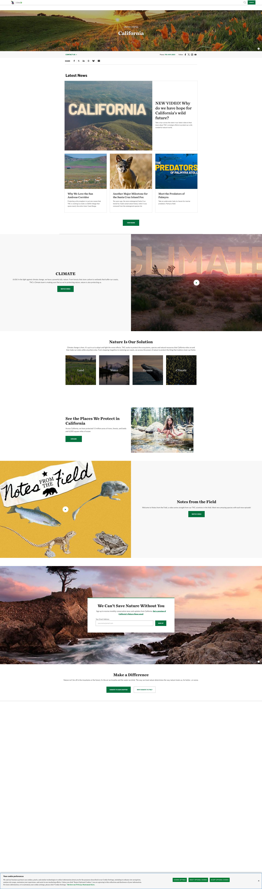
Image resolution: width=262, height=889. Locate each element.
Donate (251, 2)
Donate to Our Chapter (119, 690)
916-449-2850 (170, 54)
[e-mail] (99, 61)
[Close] (258, 881)
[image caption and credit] (190, 449)
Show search (245, 2)
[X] (79, 61)
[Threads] (88, 61)
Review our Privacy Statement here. (81, 885)
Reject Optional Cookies (198, 880)
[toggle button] (258, 661)
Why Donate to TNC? (144, 690)
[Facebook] (74, 61)
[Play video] (196, 282)
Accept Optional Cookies (220, 880)
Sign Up (160, 623)
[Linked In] (84, 61)
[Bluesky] (93, 61)
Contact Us (70, 54)
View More (131, 223)
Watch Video (65, 289)
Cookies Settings (180, 880)
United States (131, 27)
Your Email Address (102, 619)
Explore (74, 439)
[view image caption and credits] (258, 48)
